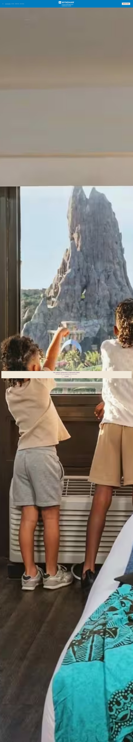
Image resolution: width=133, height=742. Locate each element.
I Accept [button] (66, 376)
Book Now (126, 3)
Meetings (22, 3)
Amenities (17, 3)
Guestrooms (8, 3)
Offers (12, 3)
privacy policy (74, 374)
